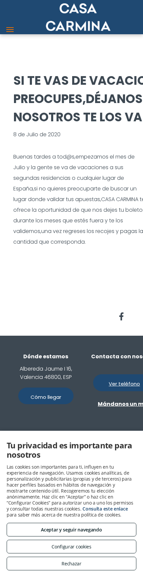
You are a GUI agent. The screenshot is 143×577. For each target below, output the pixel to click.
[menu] (10, 29)
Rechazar (71, 563)
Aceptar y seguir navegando (71, 529)
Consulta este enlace (105, 509)
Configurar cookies (71, 546)
